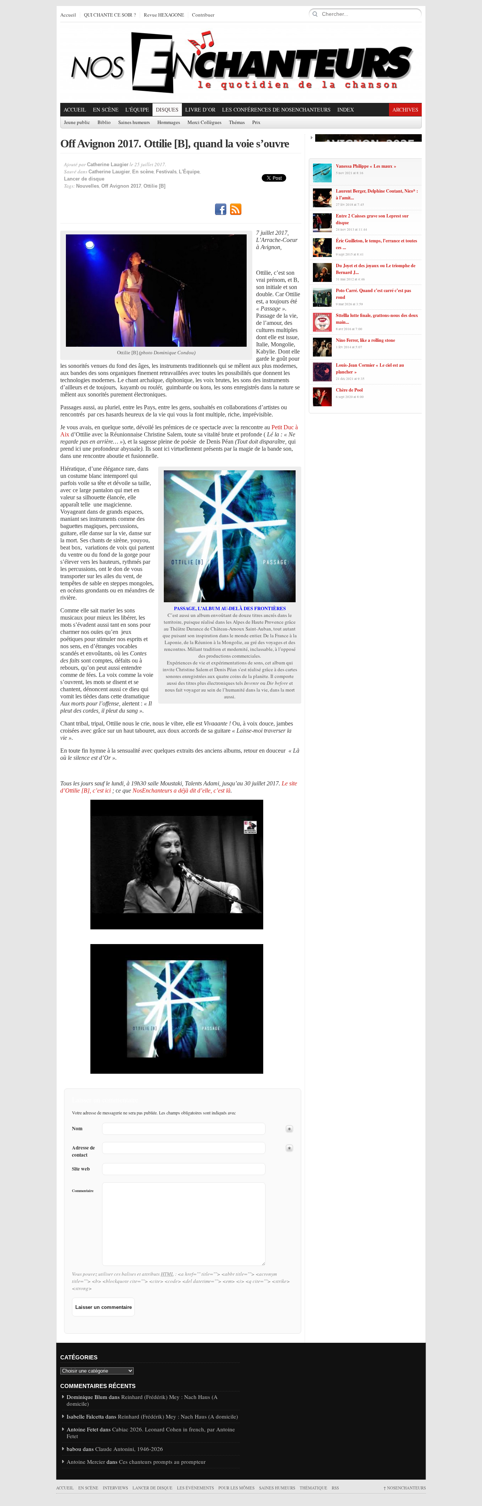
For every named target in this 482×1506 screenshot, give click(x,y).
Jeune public (77, 122)
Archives (405, 109)
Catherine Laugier (107, 164)
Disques (167, 109)
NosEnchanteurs (404, 1488)
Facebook (221, 210)
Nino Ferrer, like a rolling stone (365, 340)
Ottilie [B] (154, 186)
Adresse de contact (83, 1151)
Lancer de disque (84, 179)
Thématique (313, 1488)
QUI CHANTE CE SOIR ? (110, 15)
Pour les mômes (236, 1488)
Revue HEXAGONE (164, 15)
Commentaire (82, 1190)
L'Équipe (137, 109)
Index (345, 109)
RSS (236, 210)
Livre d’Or (200, 109)
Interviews (115, 1488)
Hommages (168, 122)
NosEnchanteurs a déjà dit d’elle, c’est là (181, 790)
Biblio (104, 122)
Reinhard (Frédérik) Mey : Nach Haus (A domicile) (142, 1400)
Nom (77, 1128)
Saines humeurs (134, 122)
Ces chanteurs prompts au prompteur (162, 1461)
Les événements (195, 1488)
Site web (81, 1168)
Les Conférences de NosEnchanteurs (276, 109)
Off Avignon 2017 (121, 186)
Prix (256, 122)
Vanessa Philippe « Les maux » (366, 166)
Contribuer (203, 15)
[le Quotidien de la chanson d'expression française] (241, 62)
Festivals (166, 171)
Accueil (68, 15)
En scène (106, 109)
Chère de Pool (349, 390)
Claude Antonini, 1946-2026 (129, 1448)
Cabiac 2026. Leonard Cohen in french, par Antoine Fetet (151, 1432)
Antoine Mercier (86, 1461)
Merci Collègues (204, 122)
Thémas (237, 122)
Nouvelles (87, 186)
